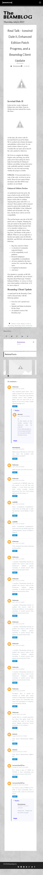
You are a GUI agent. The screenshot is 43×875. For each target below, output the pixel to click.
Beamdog (11, 325)
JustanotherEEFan (18, 765)
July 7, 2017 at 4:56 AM (24, 416)
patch (29, 327)
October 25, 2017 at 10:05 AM (23, 807)
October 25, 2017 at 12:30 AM (20, 785)
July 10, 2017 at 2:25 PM (18, 690)
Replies (17, 410)
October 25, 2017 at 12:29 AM (20, 767)
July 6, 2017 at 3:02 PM (18, 449)
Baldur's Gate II (26, 323)
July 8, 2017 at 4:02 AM (18, 669)
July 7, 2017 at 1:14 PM (18, 543)
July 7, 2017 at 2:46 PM (18, 645)
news (24, 327)
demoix (14, 734)
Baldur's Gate (16, 323)
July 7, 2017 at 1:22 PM (18, 624)
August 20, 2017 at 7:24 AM (19, 736)
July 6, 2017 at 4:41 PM (18, 466)
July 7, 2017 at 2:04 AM (18, 504)
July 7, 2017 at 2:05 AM (18, 523)
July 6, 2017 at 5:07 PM (18, 480)
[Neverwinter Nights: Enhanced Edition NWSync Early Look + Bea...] (20, 367)
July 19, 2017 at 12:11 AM (19, 714)
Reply (14, 406)
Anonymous (21, 342)
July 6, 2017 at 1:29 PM (18, 388)
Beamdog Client (20, 325)
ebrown (20, 414)
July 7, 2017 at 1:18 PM (18, 602)
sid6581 (15, 502)
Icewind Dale (18, 327)
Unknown (15, 387)
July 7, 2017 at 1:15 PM (18, 559)
